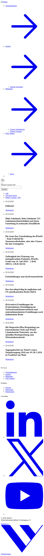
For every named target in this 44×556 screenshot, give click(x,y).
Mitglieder (9, 376)
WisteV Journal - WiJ (13, 198)
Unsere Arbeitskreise (17, 129)
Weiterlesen (9, 210)
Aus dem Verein (11, 195)
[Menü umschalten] (2, 183)
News (12, 174)
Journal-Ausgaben (16, 87)
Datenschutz (9, 392)
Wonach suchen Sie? (8, 185)
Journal (8, 374)
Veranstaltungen (11, 372)
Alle (6, 193)
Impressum (9, 390)
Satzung (8, 388)
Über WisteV (10, 378)
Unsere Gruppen (16, 131)
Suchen (4, 189)
